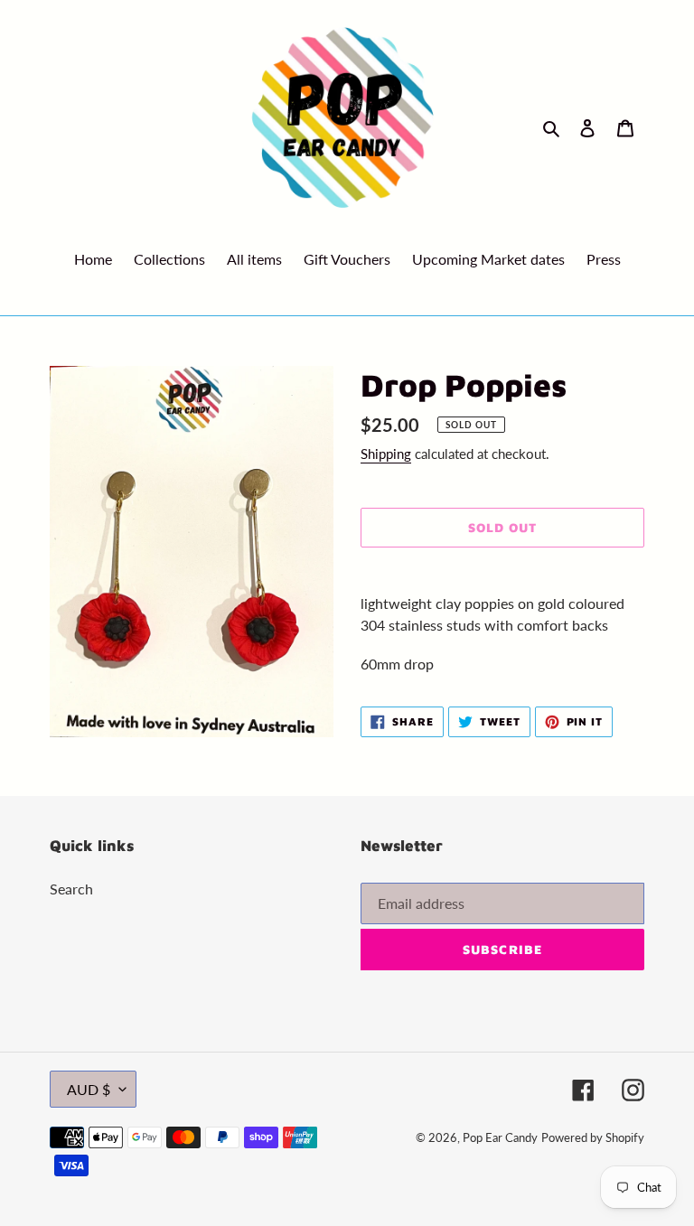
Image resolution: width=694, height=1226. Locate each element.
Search (71, 888)
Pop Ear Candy (500, 1137)
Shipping (386, 453)
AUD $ (88, 1089)
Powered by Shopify (592, 1137)
